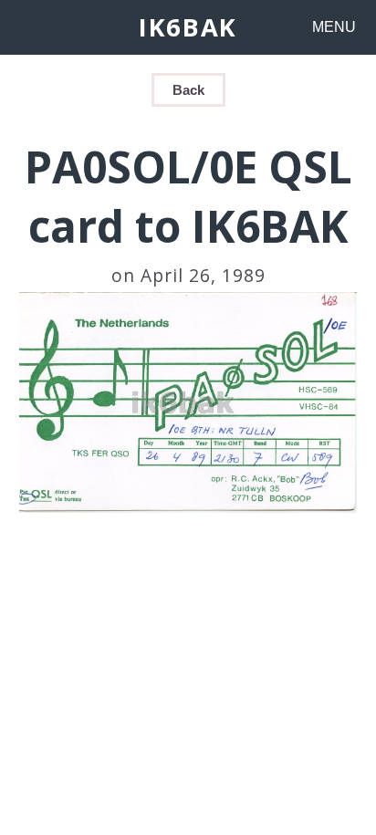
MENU (334, 27)
